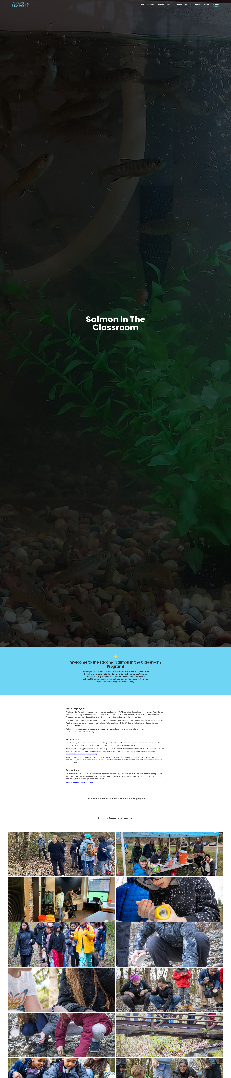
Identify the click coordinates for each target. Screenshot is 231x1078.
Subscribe (197, 5)
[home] (20, 4)
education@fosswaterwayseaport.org (81, 754)
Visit (142, 5)
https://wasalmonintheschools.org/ (80, 731)
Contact (207, 5)
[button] (189, 4)
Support (216, 5)
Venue (169, 5)
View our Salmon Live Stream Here (79, 782)
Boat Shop (178, 5)
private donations (82, 725)
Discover (150, 5)
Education (160, 5)
